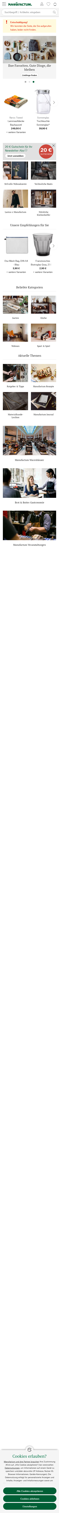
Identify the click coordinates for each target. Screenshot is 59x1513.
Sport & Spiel (43, 346)
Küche (44, 317)
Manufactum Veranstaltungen (29, 544)
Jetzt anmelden (10, 144)
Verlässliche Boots (44, 183)
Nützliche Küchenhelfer (43, 213)
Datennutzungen (12, 1468)
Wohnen (15, 346)
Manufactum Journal (44, 414)
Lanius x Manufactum (15, 212)
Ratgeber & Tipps (15, 386)
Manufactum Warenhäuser (29, 460)
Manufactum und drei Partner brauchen (21, 1461)
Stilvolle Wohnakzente (15, 183)
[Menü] (4, 4)
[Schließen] (53, 146)
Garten (15, 317)
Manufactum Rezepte (43, 386)
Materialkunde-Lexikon (15, 416)
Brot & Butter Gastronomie (29, 502)
